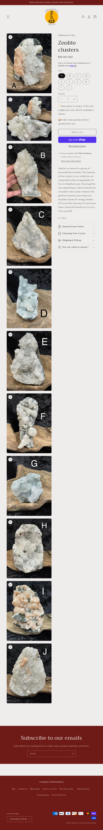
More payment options (77, 146)
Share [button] (63, 218)
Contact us (22, 789)
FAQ (13, 789)
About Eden (35, 789)
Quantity (61, 94)
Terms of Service (59, 795)
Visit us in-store (50, 789)
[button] (8, 17)
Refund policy (83, 789)
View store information (71, 161)
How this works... (67, 789)
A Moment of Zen (76, 823)
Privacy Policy (43, 795)
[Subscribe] (73, 754)
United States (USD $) (18, 819)
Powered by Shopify (89, 823)
